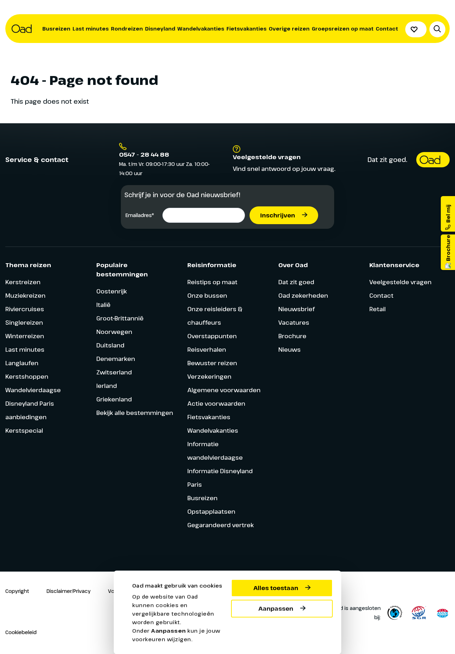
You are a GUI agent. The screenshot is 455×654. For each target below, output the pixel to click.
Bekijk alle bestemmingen (134, 413)
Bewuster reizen (212, 363)
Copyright (17, 591)
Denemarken (115, 359)
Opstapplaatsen (211, 511)
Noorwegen (114, 332)
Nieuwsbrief (296, 309)
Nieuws (289, 349)
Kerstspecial (24, 430)
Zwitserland (114, 372)
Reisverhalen (206, 349)
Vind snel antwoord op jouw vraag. (284, 168)
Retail (377, 309)
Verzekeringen (209, 376)
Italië (103, 305)
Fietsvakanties (246, 28)
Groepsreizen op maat (343, 28)
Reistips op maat (212, 282)
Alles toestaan (275, 588)
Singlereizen (24, 322)
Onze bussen (207, 295)
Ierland (106, 386)
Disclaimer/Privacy (69, 591)
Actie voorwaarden (216, 403)
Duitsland (110, 345)
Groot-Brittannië (120, 318)
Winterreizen (24, 336)
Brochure (292, 336)
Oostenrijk (111, 291)
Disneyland (160, 28)
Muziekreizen (25, 295)
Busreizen (56, 28)
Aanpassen (275, 608)
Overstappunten (212, 336)
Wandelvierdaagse (33, 390)
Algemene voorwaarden (224, 390)
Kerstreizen (23, 282)
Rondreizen (127, 28)
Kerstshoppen (26, 376)
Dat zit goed (296, 282)
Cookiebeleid (21, 632)
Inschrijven (277, 215)
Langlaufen (21, 363)
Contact (387, 28)
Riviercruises (24, 309)
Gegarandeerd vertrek (220, 525)
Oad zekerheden (303, 295)
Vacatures (293, 322)
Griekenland (114, 399)
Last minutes (91, 28)
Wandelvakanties (200, 28)
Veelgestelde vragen (400, 282)
